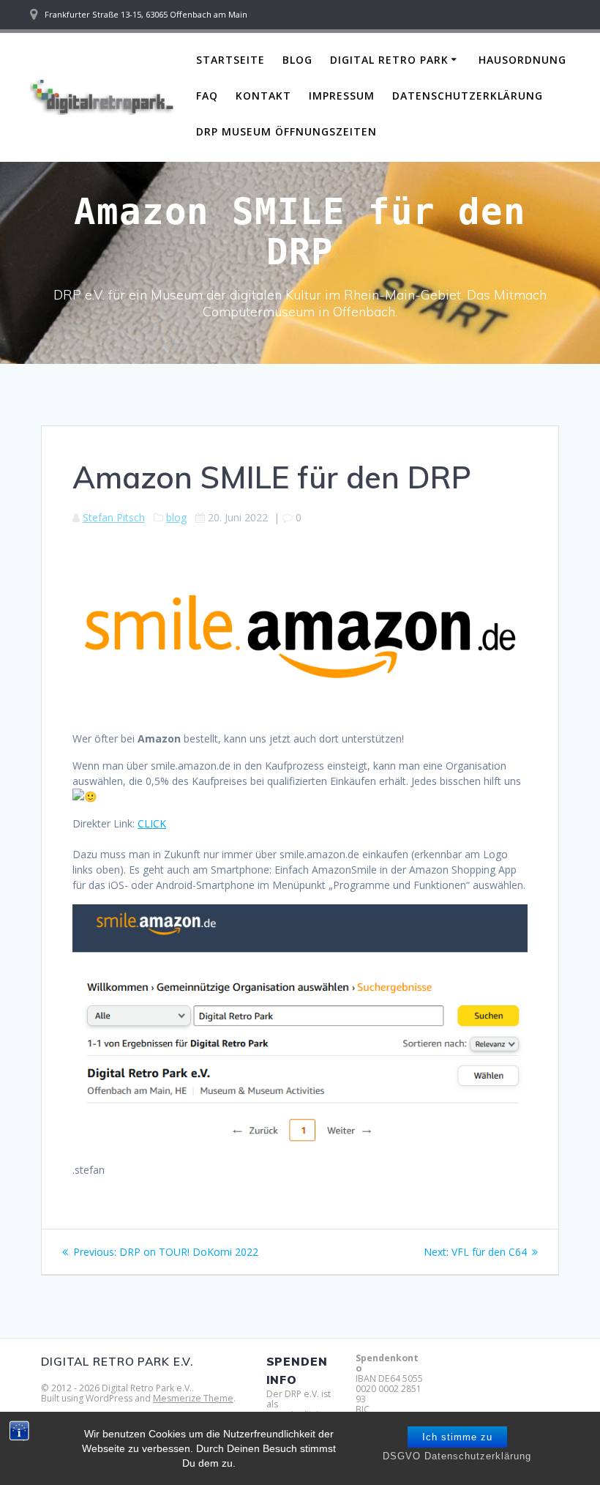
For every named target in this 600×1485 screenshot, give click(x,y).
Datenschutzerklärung (467, 96)
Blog (297, 60)
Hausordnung (522, 60)
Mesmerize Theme (193, 1398)
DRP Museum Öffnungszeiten (286, 131)
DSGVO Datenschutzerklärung (457, 1456)
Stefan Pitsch (114, 517)
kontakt (263, 96)
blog (176, 517)
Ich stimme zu (457, 1437)
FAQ (207, 96)
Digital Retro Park (389, 60)
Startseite (230, 60)
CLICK (152, 823)
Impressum (342, 96)
